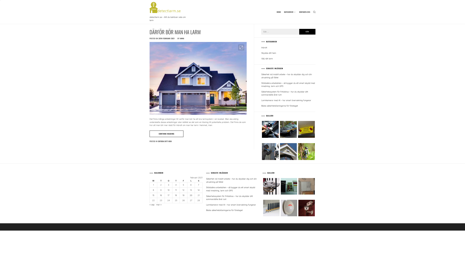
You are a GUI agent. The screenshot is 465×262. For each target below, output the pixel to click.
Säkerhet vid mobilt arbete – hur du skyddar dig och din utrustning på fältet (286, 76)
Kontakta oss (304, 12)
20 (191, 195)
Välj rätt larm (267, 58)
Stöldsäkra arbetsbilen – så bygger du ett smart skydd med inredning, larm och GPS (288, 84)
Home (279, 12)
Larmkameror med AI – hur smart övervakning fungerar (286, 100)
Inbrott (264, 47)
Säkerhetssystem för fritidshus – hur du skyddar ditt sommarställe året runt (284, 93)
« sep (152, 204)
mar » (159, 204)
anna (182, 38)
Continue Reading (166, 133)
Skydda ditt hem (165, 141)
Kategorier (288, 12)
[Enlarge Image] (241, 47)
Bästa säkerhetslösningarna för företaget (279, 106)
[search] (314, 12)
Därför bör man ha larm (175, 32)
